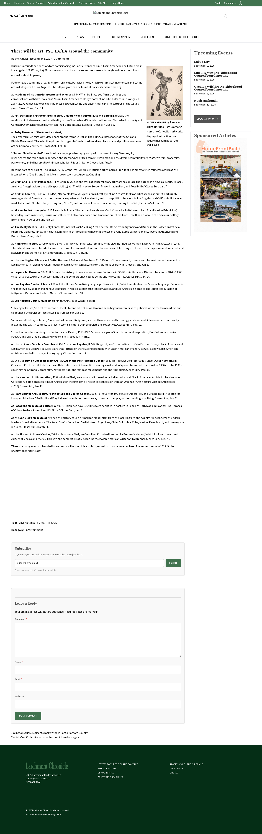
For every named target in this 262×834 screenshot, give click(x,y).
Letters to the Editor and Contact (118, 764)
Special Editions (35, 3)
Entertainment (121, 37)
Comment (21, 619)
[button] (207, 119)
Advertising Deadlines (110, 777)
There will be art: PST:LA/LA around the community (62, 51)
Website (19, 696)
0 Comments (62, 59)
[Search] (225, 16)
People (97, 37)
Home (7, 3)
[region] (220, 88)
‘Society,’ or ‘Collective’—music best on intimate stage (44, 737)
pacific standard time (31, 523)
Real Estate (148, 37)
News (80, 37)
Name (19, 662)
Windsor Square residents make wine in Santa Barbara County (50, 733)
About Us (19, 3)
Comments (230, 3)
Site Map (102, 3)
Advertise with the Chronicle (186, 764)
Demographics (106, 772)
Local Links (176, 768)
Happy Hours (118, 3)
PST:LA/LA (52, 523)
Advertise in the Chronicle (61, 3)
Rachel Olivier (19, 59)
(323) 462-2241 (33, 782)
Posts (218, 3)
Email (18, 679)
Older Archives (87, 3)
